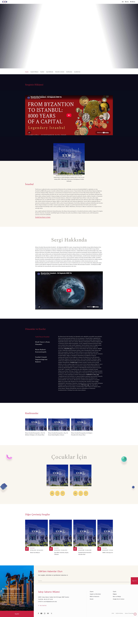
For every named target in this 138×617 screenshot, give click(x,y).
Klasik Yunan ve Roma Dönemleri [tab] (42, 343)
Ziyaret (91, 591)
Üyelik (114, 591)
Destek (91, 599)
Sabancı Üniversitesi (129, 613)
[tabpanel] (80, 363)
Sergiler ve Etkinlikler (95, 594)
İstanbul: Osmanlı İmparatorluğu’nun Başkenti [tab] (41, 359)
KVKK (113, 613)
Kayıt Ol (134, 580)
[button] (132, 2)
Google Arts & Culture (118, 599)
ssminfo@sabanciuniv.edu (50, 601)
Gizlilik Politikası (119, 613)
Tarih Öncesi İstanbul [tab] (42, 337)
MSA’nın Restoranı (94, 596)
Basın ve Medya (117, 596)
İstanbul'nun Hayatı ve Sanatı (42, 217)
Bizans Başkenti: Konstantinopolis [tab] (40, 350)
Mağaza (115, 594)
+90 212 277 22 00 (48, 599)
